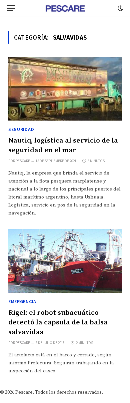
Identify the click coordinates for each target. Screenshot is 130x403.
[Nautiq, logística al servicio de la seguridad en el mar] (65, 89)
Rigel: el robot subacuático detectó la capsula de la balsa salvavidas (58, 322)
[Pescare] (65, 8)
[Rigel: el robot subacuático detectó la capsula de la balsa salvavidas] (65, 261)
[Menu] (11, 8)
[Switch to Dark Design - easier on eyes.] (119, 8)
